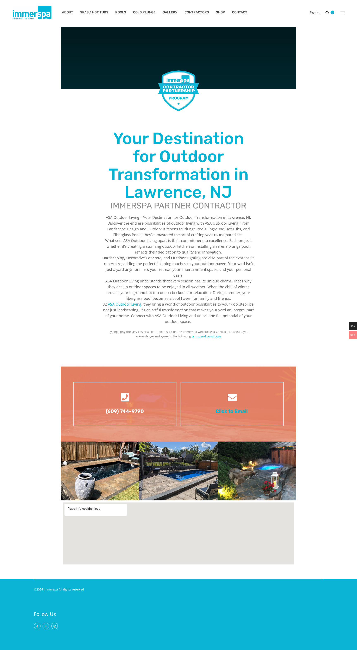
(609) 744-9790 (125, 411)
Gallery (170, 12)
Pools (120, 12)
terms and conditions (206, 336)
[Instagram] (54, 626)
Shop (220, 12)
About (67, 12)
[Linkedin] (46, 626)
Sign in (314, 12)
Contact (239, 12)
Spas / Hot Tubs (94, 12)
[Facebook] (37, 626)
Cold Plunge (144, 12)
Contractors (196, 12)
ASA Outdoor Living (124, 304)
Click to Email (232, 411)
